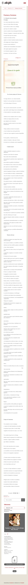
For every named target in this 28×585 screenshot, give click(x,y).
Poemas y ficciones (18, 8)
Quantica (11, 582)
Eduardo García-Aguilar (11, 18)
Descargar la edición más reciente (14, 564)
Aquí (15, 571)
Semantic (22, 582)
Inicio (5, 8)
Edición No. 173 (10, 8)
